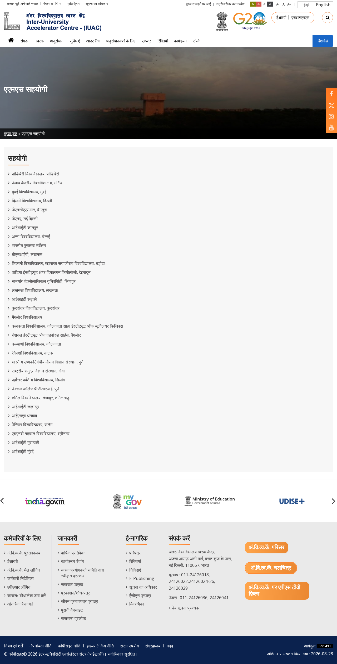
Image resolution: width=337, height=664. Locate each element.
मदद (170, 646)
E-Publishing (141, 578)
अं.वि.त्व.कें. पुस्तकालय (23, 553)
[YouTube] (331, 127)
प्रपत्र (146, 40)
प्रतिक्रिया (73, 3)
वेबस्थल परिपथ (52, 3)
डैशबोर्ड (323, 40)
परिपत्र (135, 553)
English (323, 5)
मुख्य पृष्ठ (10, 133)
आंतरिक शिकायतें (20, 604)
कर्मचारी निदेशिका (20, 578)
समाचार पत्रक (72, 584)
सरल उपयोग (129, 646)
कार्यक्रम (180, 40)
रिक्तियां (135, 561)
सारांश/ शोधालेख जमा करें (26, 595)
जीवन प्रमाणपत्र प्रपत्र (79, 601)
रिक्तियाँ (162, 40)
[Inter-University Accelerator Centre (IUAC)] (54, 21)
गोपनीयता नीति (40, 646)
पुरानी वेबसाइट (72, 610)
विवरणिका (136, 604)
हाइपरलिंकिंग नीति (100, 646)
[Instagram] (331, 116)
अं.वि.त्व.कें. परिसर (266, 547)
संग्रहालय (152, 646)
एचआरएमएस (300, 17)
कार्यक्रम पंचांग (72, 561)
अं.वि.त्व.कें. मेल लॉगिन (23, 570)
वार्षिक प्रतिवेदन (73, 553)
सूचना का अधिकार (97, 3)
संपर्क (196, 40)
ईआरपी (281, 17)
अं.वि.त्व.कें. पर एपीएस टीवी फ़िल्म (274, 590)
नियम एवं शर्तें (13, 646)
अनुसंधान (56, 40)
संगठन (24, 40)
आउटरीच (93, 40)
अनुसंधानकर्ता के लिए (120, 40)
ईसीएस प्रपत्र (140, 595)
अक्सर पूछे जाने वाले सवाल (22, 3)
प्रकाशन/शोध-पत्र (75, 593)
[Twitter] (331, 105)
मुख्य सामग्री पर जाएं (198, 4)
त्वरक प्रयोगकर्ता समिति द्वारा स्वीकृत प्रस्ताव (82, 573)
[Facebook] (331, 93)
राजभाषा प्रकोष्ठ (73, 618)
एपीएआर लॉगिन (18, 587)
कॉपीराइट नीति (69, 646)
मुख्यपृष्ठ (11, 42)
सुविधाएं (75, 40)
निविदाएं (135, 570)
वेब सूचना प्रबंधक (185, 608)
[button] (334, 501)
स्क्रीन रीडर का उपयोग (230, 4)
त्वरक (40, 40)
